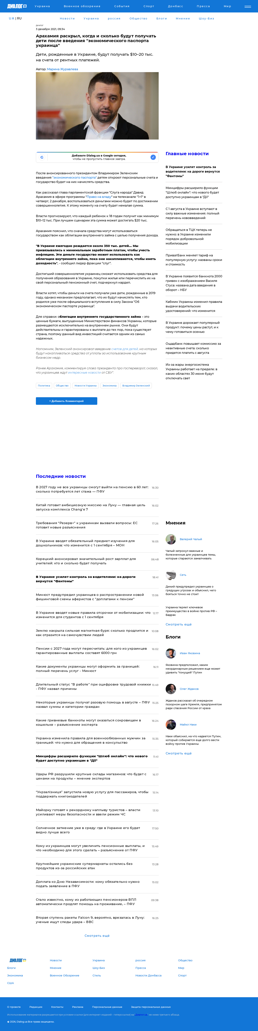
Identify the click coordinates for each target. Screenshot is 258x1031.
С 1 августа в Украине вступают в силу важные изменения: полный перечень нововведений (192, 213)
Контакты (57, 1006)
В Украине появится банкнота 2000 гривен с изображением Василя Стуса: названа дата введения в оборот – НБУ (194, 283)
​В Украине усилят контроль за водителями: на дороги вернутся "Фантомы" (193, 171)
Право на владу (99, 197)
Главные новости (187, 153)
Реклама (77, 1006)
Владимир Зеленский (136, 385)
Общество (62, 385)
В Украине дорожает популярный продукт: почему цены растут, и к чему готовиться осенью (193, 327)
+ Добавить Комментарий (66, 401)
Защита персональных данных (151, 1006)
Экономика (110, 385)
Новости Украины (86, 385)
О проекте (14, 1006)
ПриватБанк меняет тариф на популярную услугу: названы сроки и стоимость (194, 260)
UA (12, 18)
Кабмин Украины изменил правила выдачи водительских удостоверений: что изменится (194, 306)
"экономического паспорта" (74, 177)
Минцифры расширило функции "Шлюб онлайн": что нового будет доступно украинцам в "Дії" (192, 192)
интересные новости (85, 372)
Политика (44, 385)
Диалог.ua (141, 1014)
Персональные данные (107, 1006)
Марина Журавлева (62, 69)
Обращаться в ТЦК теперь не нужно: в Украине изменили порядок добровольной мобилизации (189, 236)
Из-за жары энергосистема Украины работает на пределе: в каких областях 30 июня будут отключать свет (191, 371)
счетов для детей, (125, 349)
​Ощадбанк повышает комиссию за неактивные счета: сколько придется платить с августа (193, 348)
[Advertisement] (97, 435)
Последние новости (61, 476)
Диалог (40, 25)
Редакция (35, 1006)
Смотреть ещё (97, 936)
